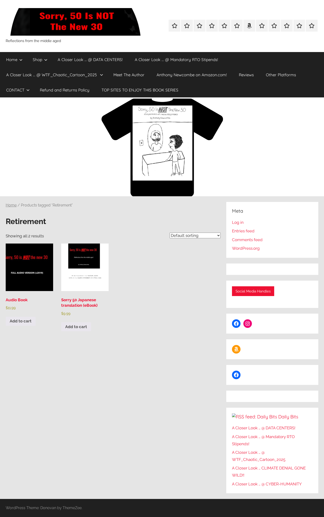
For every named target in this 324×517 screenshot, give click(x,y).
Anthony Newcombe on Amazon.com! (192, 74)
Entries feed (243, 231)
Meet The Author (128, 74)
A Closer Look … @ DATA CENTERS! (90, 59)
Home (11, 59)
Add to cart (21, 321)
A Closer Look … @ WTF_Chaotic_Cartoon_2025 (52, 74)
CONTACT (15, 89)
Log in (238, 222)
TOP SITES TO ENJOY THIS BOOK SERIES (140, 89)
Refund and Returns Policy (64, 89)
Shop (37, 59)
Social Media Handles (253, 291)
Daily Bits (288, 417)
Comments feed (247, 239)
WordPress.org (246, 248)
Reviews (246, 74)
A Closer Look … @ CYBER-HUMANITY (267, 484)
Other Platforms (281, 74)
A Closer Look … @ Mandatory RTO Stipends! (176, 59)
